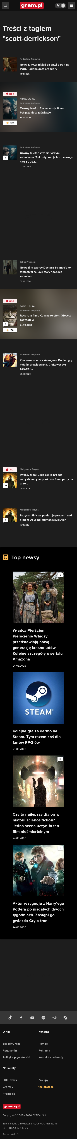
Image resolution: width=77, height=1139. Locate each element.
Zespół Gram (11, 1044)
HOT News (10, 1080)
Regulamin (10, 1050)
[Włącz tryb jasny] (60, 5)
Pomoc (43, 1044)
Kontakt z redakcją (50, 1057)
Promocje (9, 1094)
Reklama (44, 1050)
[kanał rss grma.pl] (66, 1018)
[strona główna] (32, 5)
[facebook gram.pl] (22, 1018)
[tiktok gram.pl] (11, 1018)
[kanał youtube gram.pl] (33, 1018)
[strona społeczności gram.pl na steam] (55, 1018)
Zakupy (43, 1080)
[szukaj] (5, 5)
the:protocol (46, 1087)
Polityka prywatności (16, 1057)
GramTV (8, 1087)
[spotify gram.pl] (44, 1018)
